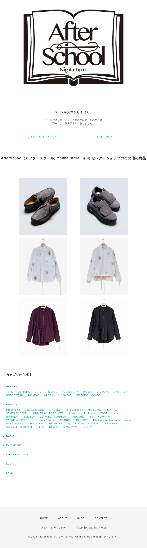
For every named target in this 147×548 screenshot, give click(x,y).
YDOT (103, 413)
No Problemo (88, 413)
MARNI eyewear (16, 423)
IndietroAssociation (86, 423)
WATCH (87, 392)
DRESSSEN (110, 423)
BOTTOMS (24, 392)
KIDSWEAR (65, 395)
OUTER (39, 392)
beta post (29, 416)
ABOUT (62, 518)
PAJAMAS (34, 395)
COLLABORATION (17, 454)
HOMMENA (13, 416)
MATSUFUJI (95, 410)
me (91, 416)
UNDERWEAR (14, 395)
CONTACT (101, 518)
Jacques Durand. (45, 420)
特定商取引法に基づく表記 (91, 527)
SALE (9, 473)
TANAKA (112, 410)
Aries (72, 413)
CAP (126, 392)
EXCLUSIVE (13, 445)
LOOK (9, 463)
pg (68, 423)
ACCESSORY (70, 392)
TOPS (9, 392)
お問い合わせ (104, 136)
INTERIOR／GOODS (88, 395)
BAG (116, 392)
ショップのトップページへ (42, 136)
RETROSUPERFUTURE (74, 420)
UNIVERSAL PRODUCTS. (48, 413)
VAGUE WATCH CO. (18, 420)
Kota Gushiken (74, 410)
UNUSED (55, 410)
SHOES (52, 392)
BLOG (80, 518)
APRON (48, 395)
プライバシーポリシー (53, 527)
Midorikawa (13, 410)
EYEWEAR (102, 392)
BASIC (10, 436)
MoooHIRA (55, 423)
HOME (44, 518)
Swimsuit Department (19, 427)
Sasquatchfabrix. (35, 410)
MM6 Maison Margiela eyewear (112, 420)
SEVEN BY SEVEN (17, 413)
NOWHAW (104, 416)
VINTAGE (89, 427)
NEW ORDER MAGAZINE (64, 427)
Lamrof (116, 413)
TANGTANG (78, 416)
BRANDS (11, 404)
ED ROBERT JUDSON (53, 416)
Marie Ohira (37, 423)
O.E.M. (41, 427)
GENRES (11, 386)
